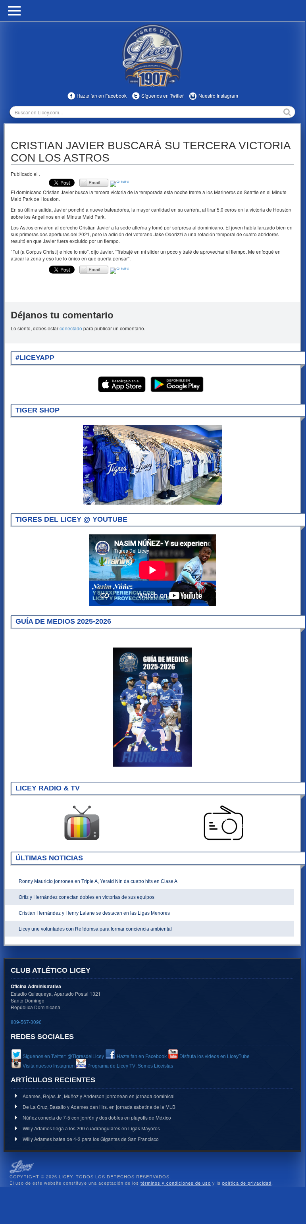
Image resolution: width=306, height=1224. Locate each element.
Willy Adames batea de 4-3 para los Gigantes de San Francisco (91, 1138)
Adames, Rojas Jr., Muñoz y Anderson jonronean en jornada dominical (99, 1096)
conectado (71, 328)
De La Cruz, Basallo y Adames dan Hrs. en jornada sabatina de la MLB (99, 1106)
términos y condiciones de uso (175, 1183)
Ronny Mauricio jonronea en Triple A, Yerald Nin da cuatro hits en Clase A (98, 881)
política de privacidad (246, 1183)
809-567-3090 (26, 1021)
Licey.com (152, 55)
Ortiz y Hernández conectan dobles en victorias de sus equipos (86, 897)
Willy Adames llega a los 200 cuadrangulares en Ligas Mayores (91, 1128)
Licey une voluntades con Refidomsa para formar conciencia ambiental (95, 929)
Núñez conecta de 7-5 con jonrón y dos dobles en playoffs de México (97, 1117)
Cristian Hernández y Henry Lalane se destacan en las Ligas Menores (94, 913)
